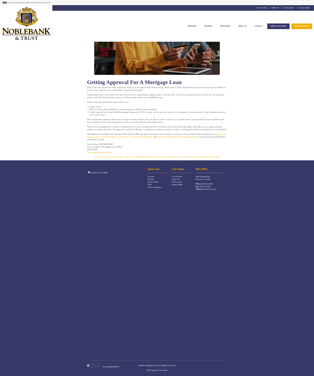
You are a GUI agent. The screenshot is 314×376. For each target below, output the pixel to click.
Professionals (177, 182)
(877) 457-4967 (210, 189)
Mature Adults (177, 185)
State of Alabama (155, 187)
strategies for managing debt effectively (134, 137)
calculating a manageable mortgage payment (177, 137)
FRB (149, 185)
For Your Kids (177, 177)
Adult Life (175, 179)
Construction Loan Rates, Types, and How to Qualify (120, 157)
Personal (151, 177)
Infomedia (163, 370)
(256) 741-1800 (207, 184)
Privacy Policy (153, 182)
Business (151, 179)
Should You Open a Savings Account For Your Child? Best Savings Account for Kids (180, 157)
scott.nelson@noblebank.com (99, 152)
